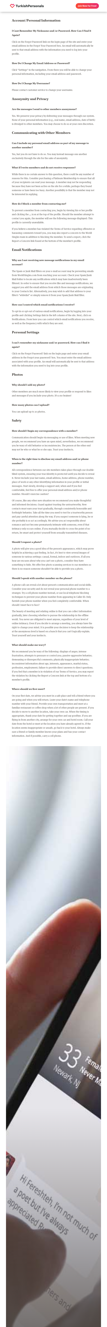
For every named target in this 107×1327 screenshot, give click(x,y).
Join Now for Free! (87, 5)
